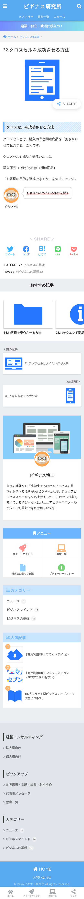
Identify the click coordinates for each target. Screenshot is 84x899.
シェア (74, 896)
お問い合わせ (42, 877)
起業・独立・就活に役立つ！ (42, 26)
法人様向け (13, 747)
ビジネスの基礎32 (30, 272)
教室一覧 (43, 16)
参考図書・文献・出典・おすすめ (29, 784)
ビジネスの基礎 (34, 265)
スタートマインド (22, 553)
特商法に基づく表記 (23, 573)
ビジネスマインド (22, 609)
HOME (44, 869)
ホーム (11, 896)
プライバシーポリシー (61, 573)
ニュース (59, 16)
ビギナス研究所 (43, 6)
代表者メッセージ (18, 793)
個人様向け (13, 756)
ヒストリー (26, 16)
